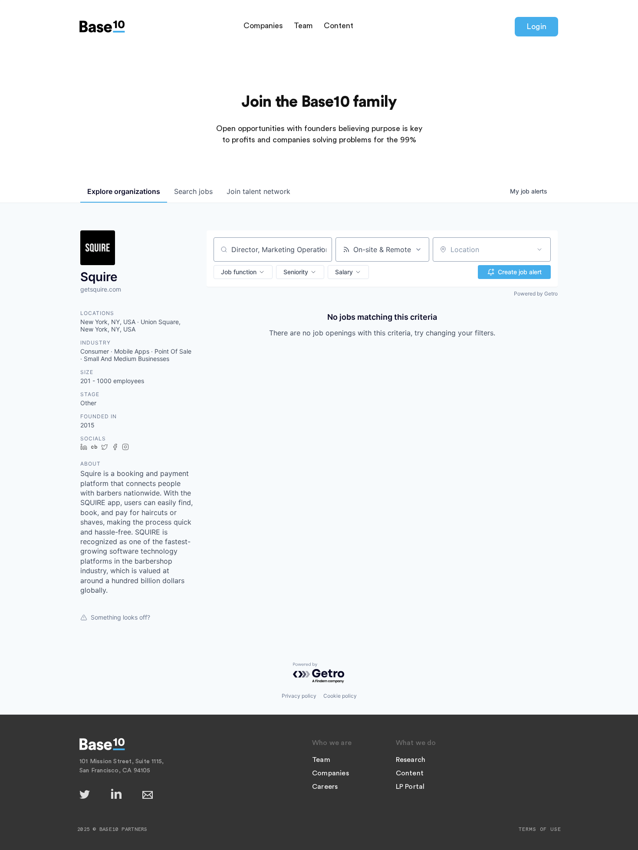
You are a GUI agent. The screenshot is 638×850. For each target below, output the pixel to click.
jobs (193, 191)
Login (536, 26)
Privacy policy (299, 695)
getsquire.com (100, 289)
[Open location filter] (539, 249)
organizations (123, 191)
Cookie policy (340, 695)
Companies (263, 26)
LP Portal (410, 786)
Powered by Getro (536, 293)
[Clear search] (320, 249)
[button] (243, 272)
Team (303, 26)
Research (411, 759)
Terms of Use (540, 829)
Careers (325, 786)
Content (338, 26)
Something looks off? (120, 617)
